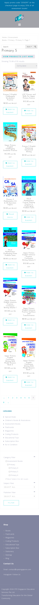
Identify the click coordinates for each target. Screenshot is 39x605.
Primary (11, 40)
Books (8, 531)
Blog (7, 558)
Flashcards (9, 427)
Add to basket (11, 110)
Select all (10, 487)
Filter (11, 503)
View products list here (18, 56)
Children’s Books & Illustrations (17, 420)
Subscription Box (12, 441)
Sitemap (9, 555)
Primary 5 (19, 40)
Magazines (9, 431)
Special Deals (10, 417)
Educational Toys (12, 438)
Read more (11, 215)
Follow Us (16, 574)
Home (4, 37)
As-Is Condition (11, 444)
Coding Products (11, 434)
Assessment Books (12, 424)
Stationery (10, 551)
